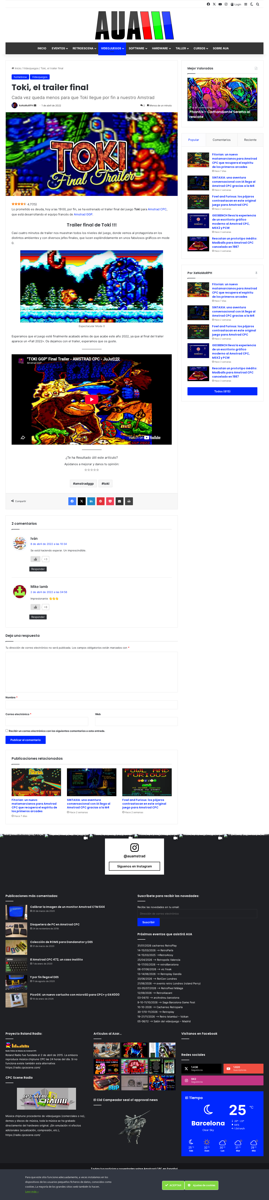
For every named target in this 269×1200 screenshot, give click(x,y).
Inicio (42, 48)
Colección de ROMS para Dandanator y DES (61, 942)
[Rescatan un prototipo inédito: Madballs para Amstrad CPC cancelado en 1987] (198, 244)
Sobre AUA (221, 48)
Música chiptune (16, 1116)
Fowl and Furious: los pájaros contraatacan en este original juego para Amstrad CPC (144, 803)
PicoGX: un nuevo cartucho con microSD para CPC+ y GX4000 (75, 995)
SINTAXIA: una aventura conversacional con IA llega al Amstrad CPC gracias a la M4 (88, 803)
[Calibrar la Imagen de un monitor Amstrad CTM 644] (16, 912)
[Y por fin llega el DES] (16, 982)
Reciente (250, 140)
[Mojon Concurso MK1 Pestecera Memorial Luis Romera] (107, 1066)
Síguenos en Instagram (134, 866)
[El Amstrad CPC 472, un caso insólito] (16, 965)
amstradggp (84, 483)
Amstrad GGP (83, 214)
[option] (222, 99)
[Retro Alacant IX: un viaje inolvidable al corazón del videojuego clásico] (107, 1050)
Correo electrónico (18, 714)
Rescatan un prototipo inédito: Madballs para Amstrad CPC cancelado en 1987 (234, 243)
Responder (38, 569)
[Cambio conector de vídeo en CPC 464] (134, 1083)
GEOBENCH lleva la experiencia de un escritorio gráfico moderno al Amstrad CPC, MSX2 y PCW (234, 221)
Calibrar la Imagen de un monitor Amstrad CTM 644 (67, 907)
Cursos (199, 48)
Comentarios (222, 140)
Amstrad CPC (157, 209)
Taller (181, 48)
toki (106, 483)
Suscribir (148, 922)
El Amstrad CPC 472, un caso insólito (56, 959)
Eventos (58, 48)
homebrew (20, 77)
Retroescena (83, 48)
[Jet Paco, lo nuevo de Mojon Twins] (134, 1050)
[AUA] (134, 25)
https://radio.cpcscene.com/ (23, 1134)
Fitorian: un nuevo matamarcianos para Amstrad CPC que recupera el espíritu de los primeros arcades (34, 805)
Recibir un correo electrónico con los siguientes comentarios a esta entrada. (57, 730)
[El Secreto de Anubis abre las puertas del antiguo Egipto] (162, 1083)
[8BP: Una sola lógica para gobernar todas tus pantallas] (107, 1083)
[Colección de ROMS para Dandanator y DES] (16, 947)
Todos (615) (222, 391)
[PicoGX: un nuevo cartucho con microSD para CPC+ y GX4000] (16, 1000)
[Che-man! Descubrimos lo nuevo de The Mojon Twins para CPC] (134, 1066)
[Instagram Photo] (22, 856)
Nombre (12, 697)
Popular (193, 140)
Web (98, 714)
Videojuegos (111, 48)
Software (136, 48)
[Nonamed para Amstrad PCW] (162, 1066)
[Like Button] (35, 559)
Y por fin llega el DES (44, 977)
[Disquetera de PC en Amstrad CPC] (16, 929)
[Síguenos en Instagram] (134, 849)
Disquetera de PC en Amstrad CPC (55, 924)
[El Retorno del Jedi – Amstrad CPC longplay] (162, 1050)
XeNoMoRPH (26, 105)
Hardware (160, 48)
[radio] (85, 470)
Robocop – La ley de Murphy (214, 116)
